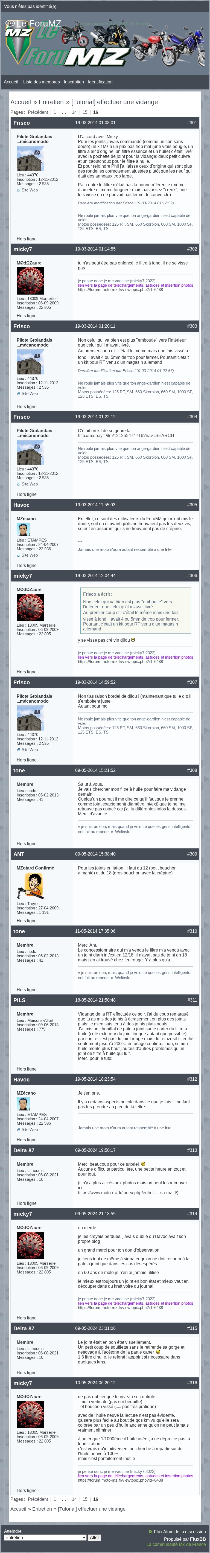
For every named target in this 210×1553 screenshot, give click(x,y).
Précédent (38, 112)
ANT (18, 854)
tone (19, 770)
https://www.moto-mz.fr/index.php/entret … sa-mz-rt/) (128, 1192)
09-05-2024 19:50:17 (95, 1150)
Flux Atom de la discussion (180, 1531)
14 (74, 112)
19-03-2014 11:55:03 (95, 504)
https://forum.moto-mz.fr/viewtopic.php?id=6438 (120, 289)
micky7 (22, 249)
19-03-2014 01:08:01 (95, 122)
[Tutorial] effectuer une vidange (114, 102)
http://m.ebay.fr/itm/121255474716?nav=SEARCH (126, 435)
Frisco (21, 123)
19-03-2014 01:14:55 (95, 249)
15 (85, 112)
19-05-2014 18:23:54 (95, 1079)
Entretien (51, 102)
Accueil (11, 82)
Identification (100, 82)
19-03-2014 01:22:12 (95, 416)
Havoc (21, 505)
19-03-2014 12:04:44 (95, 575)
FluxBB (198, 1539)
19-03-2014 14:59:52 (95, 682)
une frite (164, 549)
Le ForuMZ (39, 23)
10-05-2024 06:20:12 (95, 1382)
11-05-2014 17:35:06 (95, 931)
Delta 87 (23, 1150)
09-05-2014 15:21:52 (95, 770)
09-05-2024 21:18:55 (95, 1213)
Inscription (74, 82)
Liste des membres (41, 82)
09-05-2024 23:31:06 (95, 1328)
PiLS (19, 1000)
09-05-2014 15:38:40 (95, 854)
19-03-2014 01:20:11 (95, 326)
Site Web (30, 190)
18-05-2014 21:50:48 (95, 1000)
